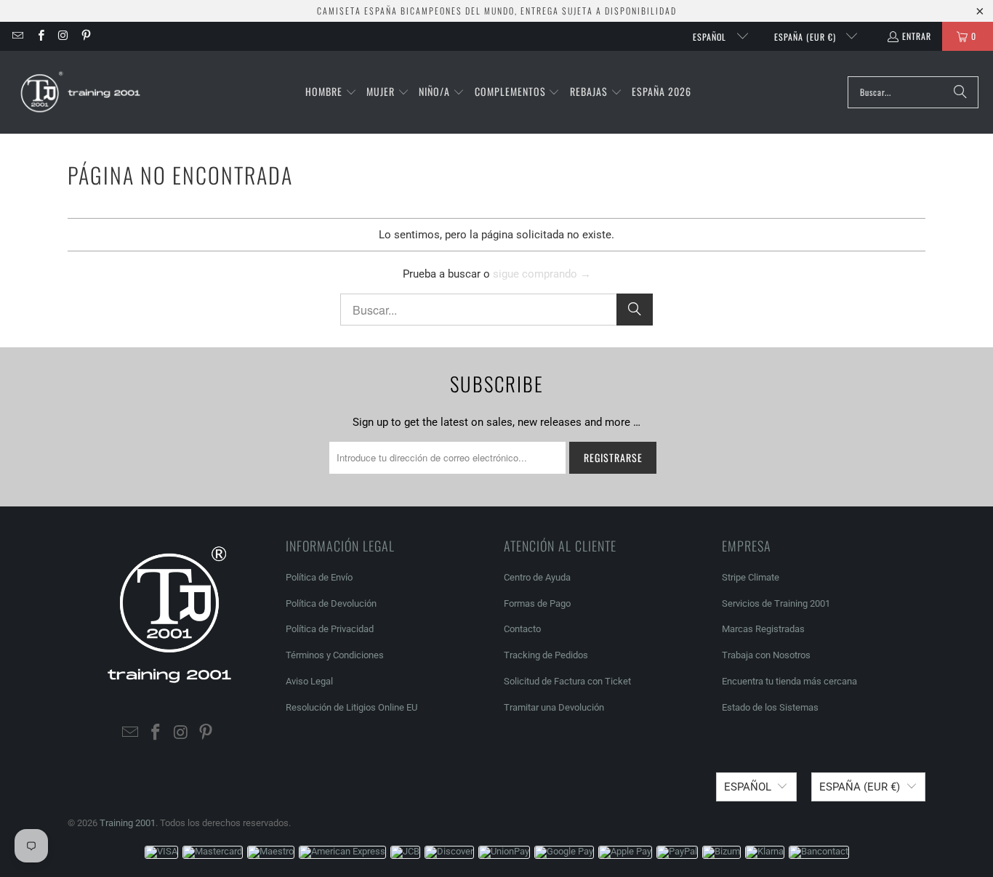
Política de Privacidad (330, 628)
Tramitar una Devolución (554, 707)
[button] (331, 92)
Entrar (916, 36)
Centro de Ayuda (537, 577)
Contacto (522, 628)
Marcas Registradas (763, 628)
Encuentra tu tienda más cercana (789, 681)
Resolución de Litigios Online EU (351, 707)
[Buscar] (960, 92)
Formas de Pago (537, 603)
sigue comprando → (542, 273)
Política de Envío (319, 577)
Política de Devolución (331, 603)
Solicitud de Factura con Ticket (567, 681)
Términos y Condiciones (335, 655)
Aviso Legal (309, 681)
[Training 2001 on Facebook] (39, 36)
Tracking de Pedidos (546, 655)
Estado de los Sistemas (770, 707)
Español (711, 37)
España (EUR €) (806, 37)
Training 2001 (128, 822)
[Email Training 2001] (17, 36)
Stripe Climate (750, 577)
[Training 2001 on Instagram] (63, 36)
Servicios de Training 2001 (776, 603)
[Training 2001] (82, 92)
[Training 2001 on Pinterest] (85, 36)
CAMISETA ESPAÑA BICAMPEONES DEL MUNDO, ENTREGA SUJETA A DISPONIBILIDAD (497, 10)
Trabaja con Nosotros (766, 655)
